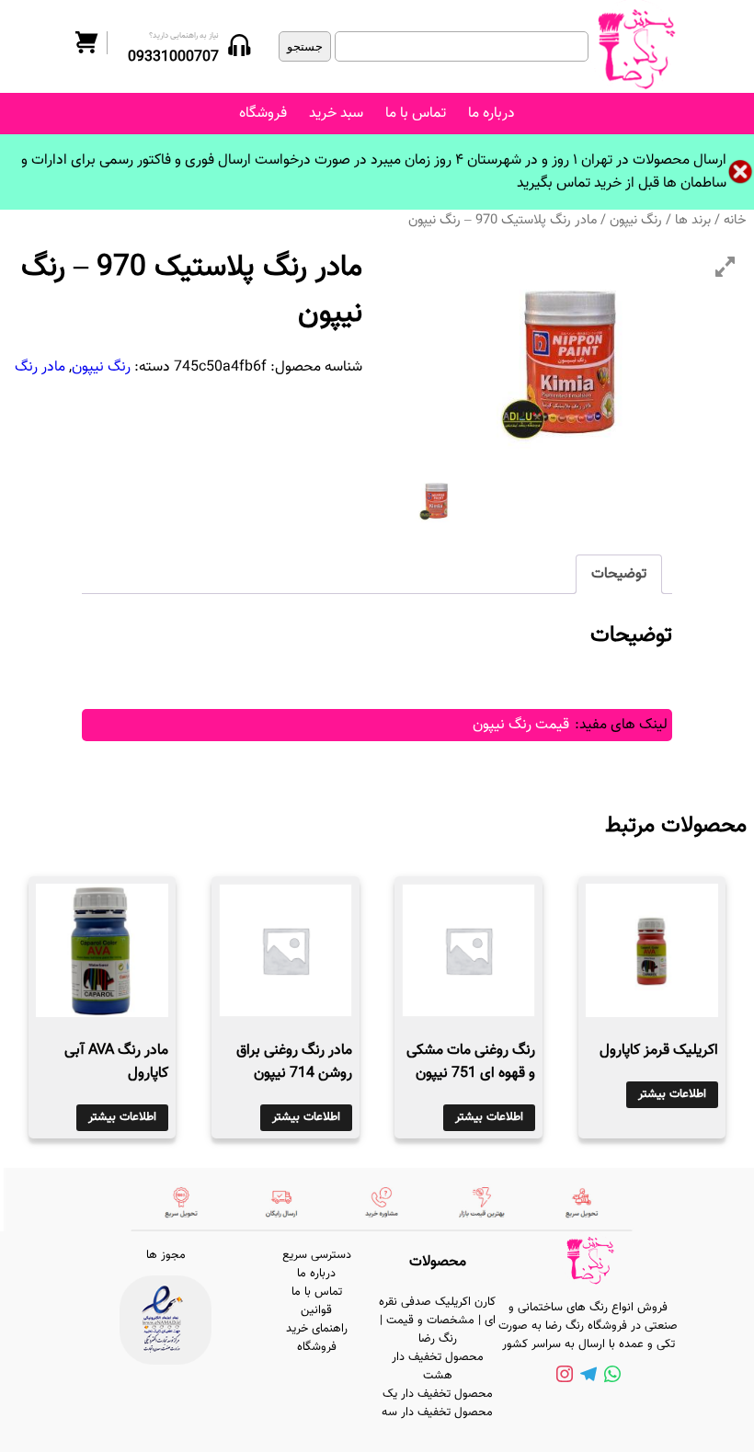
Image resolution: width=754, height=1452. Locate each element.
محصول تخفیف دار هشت (438, 1366)
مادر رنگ (40, 367)
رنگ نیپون (636, 220)
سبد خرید (336, 113)
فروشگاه (263, 113)
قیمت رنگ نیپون (521, 725)
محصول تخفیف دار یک (438, 1394)
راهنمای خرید (317, 1329)
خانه (735, 220)
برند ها (693, 220)
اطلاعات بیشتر (672, 1094)
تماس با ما (415, 113)
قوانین (316, 1310)
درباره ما (491, 113)
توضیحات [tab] (618, 574)
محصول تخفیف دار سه (437, 1412)
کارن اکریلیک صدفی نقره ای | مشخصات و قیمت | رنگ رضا (437, 1320)
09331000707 (173, 57)
